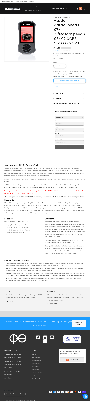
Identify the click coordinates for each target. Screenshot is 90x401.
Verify (69, 147)
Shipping (55, 50)
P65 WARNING (52, 304)
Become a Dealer (37, 372)
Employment (35, 376)
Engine (57, 133)
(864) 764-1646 (78, 323)
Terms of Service (36, 357)
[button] (32, 7)
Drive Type (58, 139)
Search (34, 354)
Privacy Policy (36, 366)
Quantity (55, 62)
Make (56, 121)
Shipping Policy (36, 360)
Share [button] (57, 86)
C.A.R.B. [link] (8, 301)
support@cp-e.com (6, 1)
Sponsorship (35, 369)
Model (57, 127)
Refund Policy (36, 363)
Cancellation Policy (37, 379)
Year (56, 115)
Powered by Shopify (30, 400)
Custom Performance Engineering (17, 400)
